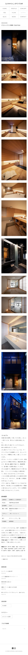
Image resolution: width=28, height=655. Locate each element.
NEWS (14, 16)
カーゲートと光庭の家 (6, 571)
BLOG (4, 16)
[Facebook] (13, 648)
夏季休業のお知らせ (6, 582)
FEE (4, 12)
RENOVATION (16, 556)
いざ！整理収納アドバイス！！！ (9, 576)
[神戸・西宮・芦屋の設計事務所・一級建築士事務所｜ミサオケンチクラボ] (14, 4)
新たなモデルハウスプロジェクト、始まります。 (13, 592)
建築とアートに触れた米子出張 (9, 587)
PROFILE (14, 8)
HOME (5, 8)
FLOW (14, 12)
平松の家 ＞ (24, 559)
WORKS (23, 12)
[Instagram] (15, 648)
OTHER (12, 556)
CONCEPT (23, 8)
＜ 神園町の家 (4, 559)
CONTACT (23, 16)
